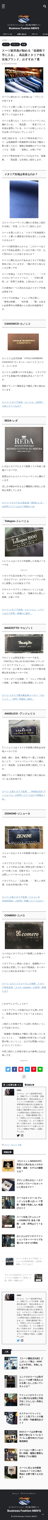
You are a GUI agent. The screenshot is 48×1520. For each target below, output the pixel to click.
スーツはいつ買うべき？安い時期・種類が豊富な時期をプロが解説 (31, 1453)
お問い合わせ (21, 34)
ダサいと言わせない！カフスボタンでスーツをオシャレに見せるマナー (30, 1183)
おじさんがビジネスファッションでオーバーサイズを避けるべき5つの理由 (30, 1239)
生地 (19, 1145)
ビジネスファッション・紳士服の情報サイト (24, 1507)
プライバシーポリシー (28, 1493)
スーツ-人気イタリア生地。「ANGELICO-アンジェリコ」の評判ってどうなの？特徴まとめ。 (24, 795)
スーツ (6, 1145)
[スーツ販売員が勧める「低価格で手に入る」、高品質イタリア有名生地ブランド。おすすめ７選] (27, 1069)
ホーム (14, 1493)
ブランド (34, 34)
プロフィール (7, 34)
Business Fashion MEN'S (24, 28)
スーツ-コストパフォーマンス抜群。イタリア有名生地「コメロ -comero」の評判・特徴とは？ (24, 987)
